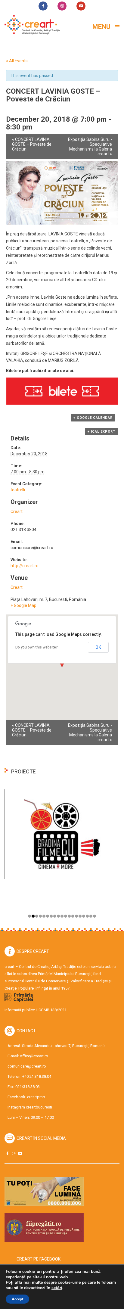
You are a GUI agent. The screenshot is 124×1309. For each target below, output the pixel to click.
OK (98, 647)
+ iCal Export (101, 432)
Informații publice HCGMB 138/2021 (36, 1010)
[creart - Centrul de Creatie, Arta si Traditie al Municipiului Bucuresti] (30, 25)
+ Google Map (23, 605)
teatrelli (18, 489)
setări (56, 1288)
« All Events (17, 60)
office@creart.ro (34, 1056)
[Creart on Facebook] (7, 1153)
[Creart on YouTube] (20, 1153)
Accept (17, 1299)
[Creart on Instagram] (13, 1153)
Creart (17, 511)
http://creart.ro (25, 565)
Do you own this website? (36, 647)
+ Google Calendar (93, 418)
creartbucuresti (39, 1107)
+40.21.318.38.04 (36, 1076)
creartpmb (36, 1097)
